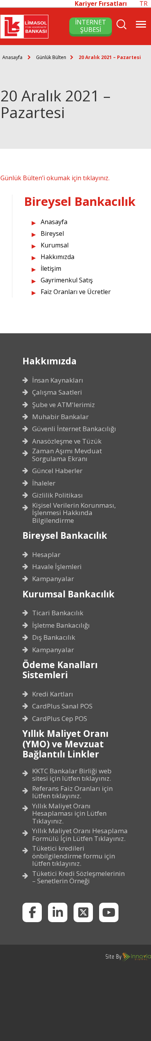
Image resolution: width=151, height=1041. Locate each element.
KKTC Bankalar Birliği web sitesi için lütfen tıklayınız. (72, 774)
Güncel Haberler (57, 471)
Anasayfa (12, 57)
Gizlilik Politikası (57, 495)
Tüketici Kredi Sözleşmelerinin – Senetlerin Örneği (78, 877)
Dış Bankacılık (53, 637)
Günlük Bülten (51, 57)
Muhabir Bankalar (60, 417)
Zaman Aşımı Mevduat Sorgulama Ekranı (67, 454)
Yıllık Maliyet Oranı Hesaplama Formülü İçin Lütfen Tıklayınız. (80, 834)
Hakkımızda (57, 256)
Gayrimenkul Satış (67, 280)
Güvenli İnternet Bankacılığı (74, 429)
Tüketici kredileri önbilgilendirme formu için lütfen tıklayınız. (73, 855)
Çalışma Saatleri (57, 392)
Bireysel (52, 233)
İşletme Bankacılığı (61, 625)
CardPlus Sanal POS (62, 706)
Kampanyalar (53, 579)
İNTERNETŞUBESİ (90, 25)
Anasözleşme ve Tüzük (66, 441)
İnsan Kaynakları (57, 380)
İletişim (51, 268)
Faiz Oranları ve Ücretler (76, 291)
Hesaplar (46, 555)
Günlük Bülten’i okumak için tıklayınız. (55, 178)
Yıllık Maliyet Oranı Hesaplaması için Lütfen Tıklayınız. (69, 813)
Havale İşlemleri (57, 567)
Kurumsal (55, 245)
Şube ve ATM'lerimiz (63, 405)
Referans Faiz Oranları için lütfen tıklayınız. (72, 792)
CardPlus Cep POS (59, 718)
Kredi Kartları (52, 694)
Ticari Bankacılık (57, 613)
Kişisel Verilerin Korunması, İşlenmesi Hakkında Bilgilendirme (74, 512)
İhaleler (43, 483)
